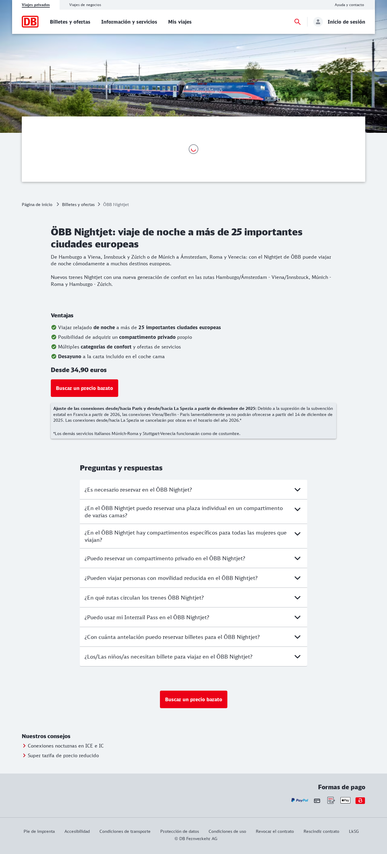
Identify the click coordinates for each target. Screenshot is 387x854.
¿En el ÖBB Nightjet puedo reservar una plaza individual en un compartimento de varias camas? (184, 512)
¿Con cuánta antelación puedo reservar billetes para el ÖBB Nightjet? (172, 636)
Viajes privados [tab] (36, 4)
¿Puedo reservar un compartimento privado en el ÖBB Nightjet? (165, 558)
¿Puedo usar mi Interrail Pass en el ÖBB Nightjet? (147, 617)
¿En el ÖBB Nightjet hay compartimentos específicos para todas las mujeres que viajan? (186, 536)
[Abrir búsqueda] (297, 22)
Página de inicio (37, 204)
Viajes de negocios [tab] (85, 4)
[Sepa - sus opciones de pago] (331, 800)
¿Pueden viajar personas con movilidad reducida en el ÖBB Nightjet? (171, 577)
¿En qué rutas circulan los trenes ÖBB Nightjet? (144, 597)
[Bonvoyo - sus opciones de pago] (360, 800)
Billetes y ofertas (78, 204)
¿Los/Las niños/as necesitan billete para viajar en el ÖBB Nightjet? (168, 656)
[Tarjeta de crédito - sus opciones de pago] (317, 800)
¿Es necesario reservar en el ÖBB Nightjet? (138, 489)
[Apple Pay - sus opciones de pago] (345, 800)
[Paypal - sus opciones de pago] (299, 800)
